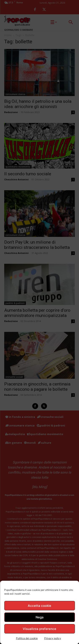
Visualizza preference (39, 629)
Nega (40, 617)
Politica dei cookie (27, 638)
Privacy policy (52, 638)
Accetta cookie (39, 606)
